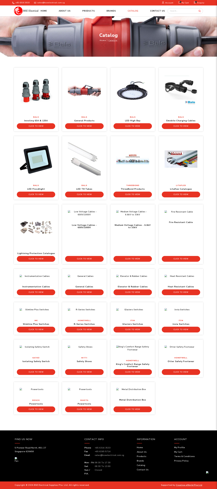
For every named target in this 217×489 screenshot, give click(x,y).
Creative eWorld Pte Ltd (189, 485)
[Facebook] (16, 460)
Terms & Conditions (184, 456)
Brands (140, 461)
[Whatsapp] (210, 474)
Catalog (112, 40)
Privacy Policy (181, 461)
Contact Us (143, 469)
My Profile (179, 447)
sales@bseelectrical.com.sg (51, 2)
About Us (142, 452)
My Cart (178, 452)
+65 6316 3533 (23, 2)
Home (103, 40)
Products (141, 456)
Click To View (36, 126)
